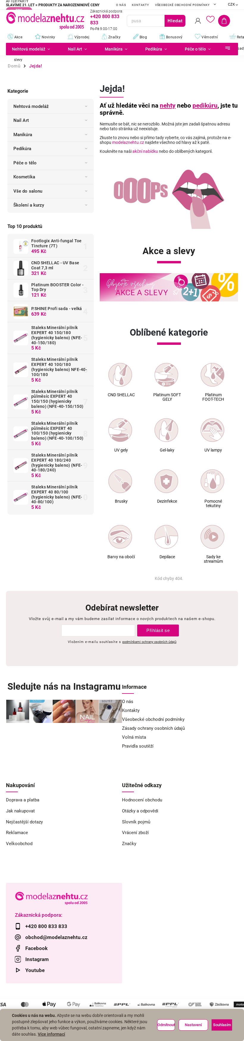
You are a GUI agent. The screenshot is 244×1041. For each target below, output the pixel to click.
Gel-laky (167, 450)
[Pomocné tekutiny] (212, 481)
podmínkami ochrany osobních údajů (149, 642)
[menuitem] (32, 49)
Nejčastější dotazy (24, 822)
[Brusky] (120, 481)
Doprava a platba (22, 800)
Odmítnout (166, 1025)
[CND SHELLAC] (120, 375)
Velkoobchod (19, 843)
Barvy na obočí (121, 557)
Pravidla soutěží (138, 746)
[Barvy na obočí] (120, 537)
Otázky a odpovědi (140, 811)
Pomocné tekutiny (213, 503)
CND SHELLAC (121, 395)
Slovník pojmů (136, 822)
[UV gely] (120, 430)
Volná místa (134, 737)
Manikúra (22, 134)
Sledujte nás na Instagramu (64, 686)
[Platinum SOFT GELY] (166, 375)
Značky (129, 843)
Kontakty (140, 5)
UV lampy (213, 450)
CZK (231, 4)
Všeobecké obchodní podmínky (182, 5)
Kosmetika (24, 177)
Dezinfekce (167, 501)
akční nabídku (145, 151)
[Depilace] (166, 537)
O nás (121, 5)
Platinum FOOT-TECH (213, 397)
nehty (168, 105)
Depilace (167, 557)
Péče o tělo (25, 163)
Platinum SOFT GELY (167, 397)
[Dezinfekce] (166, 481)
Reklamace (17, 832)
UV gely (121, 450)
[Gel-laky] (166, 430)
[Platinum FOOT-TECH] (212, 375)
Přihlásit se (158, 630)
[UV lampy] (212, 430)
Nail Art (21, 120)
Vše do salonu (27, 191)
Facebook (36, 948)
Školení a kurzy (28, 205)
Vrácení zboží (135, 832)
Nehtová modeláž (31, 106)
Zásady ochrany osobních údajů (153, 728)
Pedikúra (22, 148)
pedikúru (205, 105)
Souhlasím (222, 1025)
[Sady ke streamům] (212, 537)
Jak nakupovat (20, 811)
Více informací (51, 1034)
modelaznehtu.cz (128, 142)
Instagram (37, 959)
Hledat (175, 20)
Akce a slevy (169, 251)
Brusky (121, 501)
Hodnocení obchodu (142, 800)
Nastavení (193, 1025)
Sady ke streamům (213, 559)
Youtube (35, 970)
